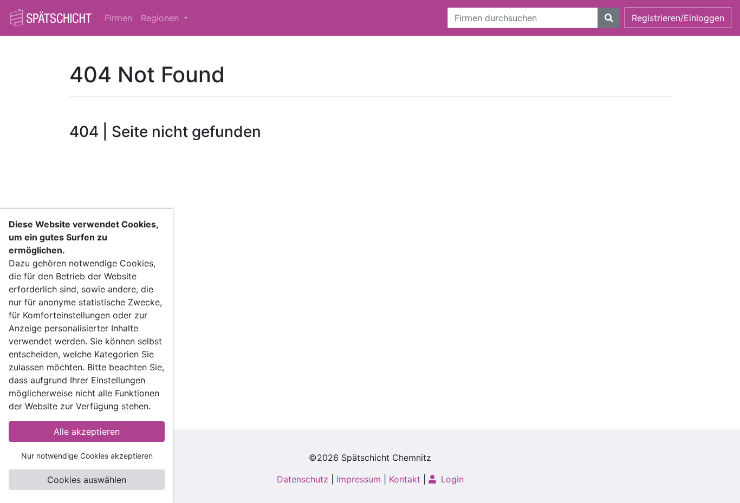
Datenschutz (302, 479)
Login (451, 479)
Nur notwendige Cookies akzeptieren (87, 455)
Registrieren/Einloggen (678, 17)
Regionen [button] (161, 17)
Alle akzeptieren (87, 431)
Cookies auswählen (86, 479)
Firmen (118, 17)
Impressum (358, 479)
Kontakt (404, 479)
